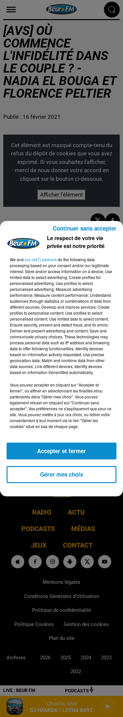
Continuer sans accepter (84, 228)
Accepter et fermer (61, 451)
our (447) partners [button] (41, 259)
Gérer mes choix (61, 474)
